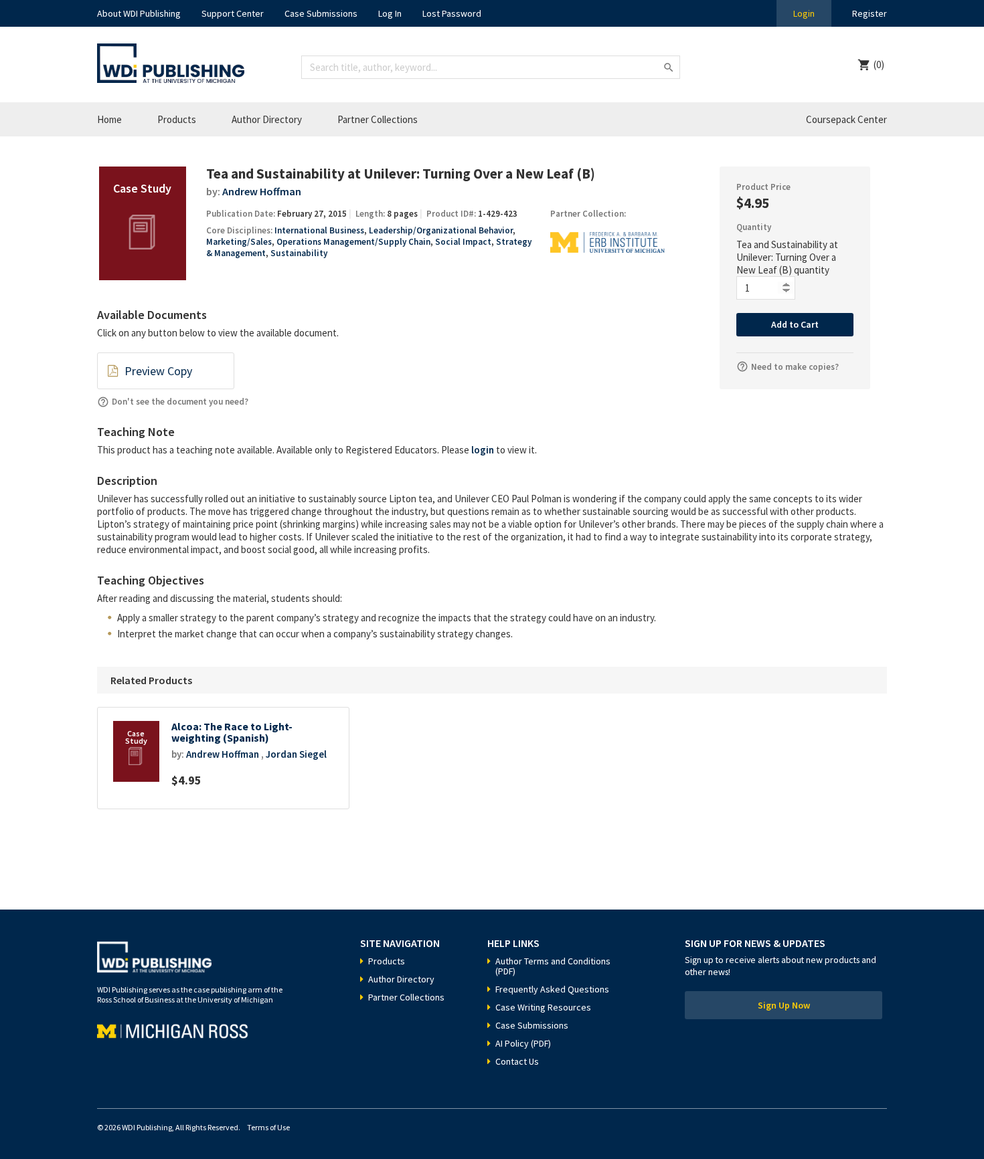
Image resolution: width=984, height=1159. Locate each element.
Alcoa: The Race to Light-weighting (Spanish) (232, 732)
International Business (319, 230)
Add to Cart (795, 324)
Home (109, 119)
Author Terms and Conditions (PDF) (552, 966)
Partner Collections (377, 119)
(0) (879, 64)
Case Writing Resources (543, 1007)
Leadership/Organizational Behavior (441, 230)
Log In (390, 13)
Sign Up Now (784, 1005)
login (482, 449)
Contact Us (517, 1061)
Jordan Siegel (296, 754)
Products (176, 119)
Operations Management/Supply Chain (353, 241)
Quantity (753, 227)
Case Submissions (320, 13)
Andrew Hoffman (261, 191)
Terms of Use (268, 1127)
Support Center (232, 13)
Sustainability (298, 253)
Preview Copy (158, 371)
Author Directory (267, 119)
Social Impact (463, 241)
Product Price (763, 187)
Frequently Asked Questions (552, 989)
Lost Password (451, 13)
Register (869, 13)
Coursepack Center (846, 119)
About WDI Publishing (139, 13)
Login (804, 13)
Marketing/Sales (239, 241)
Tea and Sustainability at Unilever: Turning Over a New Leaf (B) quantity (787, 257)
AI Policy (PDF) (523, 1043)
